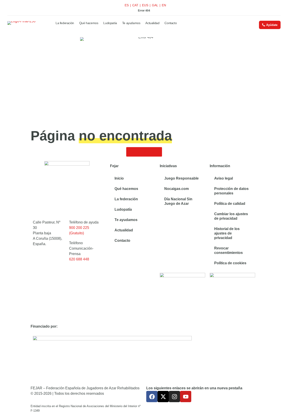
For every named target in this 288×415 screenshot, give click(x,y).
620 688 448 (79, 259)
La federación (65, 23)
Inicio (119, 178)
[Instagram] (174, 396)
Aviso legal (223, 178)
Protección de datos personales (231, 191)
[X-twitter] (163, 396)
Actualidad (152, 23)
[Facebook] (152, 396)
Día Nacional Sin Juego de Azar (178, 201)
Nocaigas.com (176, 189)
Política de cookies (230, 263)
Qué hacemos (88, 23)
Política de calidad (229, 203)
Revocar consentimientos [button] (228, 250)
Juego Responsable (181, 178)
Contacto (170, 23)
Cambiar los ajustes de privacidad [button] (231, 216)
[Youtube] (185, 396)
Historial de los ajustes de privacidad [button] (227, 233)
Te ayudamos (131, 23)
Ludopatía (110, 23)
